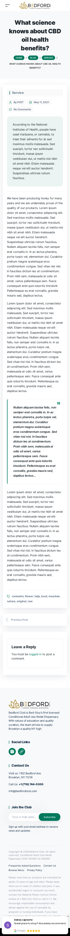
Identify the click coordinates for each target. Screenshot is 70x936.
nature (11, 601)
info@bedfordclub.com (23, 791)
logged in (35, 654)
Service (18, 93)
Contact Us (49, 865)
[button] (68, 916)
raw (30, 601)
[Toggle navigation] (7, 5)
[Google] (21, 751)
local (44, 596)
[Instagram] (12, 751)
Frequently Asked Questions (25, 865)
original (21, 601)
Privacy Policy (34, 870)
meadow (54, 596)
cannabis (18, 596)
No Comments (22, 109)
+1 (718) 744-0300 (31, 784)
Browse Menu (16, 870)
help (37, 596)
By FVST (19, 102)
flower (29, 596)
